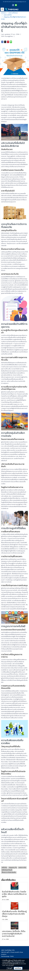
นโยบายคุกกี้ (11, 965)
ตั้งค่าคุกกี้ (10, 968)
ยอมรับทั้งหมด (18, 968)
